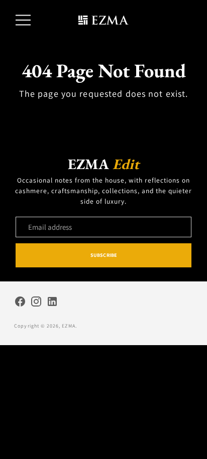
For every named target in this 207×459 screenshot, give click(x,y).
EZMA (68, 326)
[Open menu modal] (23, 20)
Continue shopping (103, 115)
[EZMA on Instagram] (36, 303)
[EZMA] (103, 20)
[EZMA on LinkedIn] (52, 303)
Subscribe (103, 255)
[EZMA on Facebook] (20, 303)
